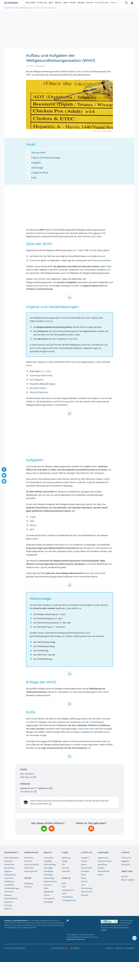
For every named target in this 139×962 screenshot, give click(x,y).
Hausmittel (8, 878)
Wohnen (84, 895)
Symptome (8, 902)
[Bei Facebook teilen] (4, 469)
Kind (64, 887)
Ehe (63, 864)
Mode (46, 888)
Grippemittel (83, 728)
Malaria (33, 525)
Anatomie (8, 861)
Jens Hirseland (27, 773)
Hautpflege (48, 874)
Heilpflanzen (9, 881)
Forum (114, 3)
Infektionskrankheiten (101, 260)
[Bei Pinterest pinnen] (4, 481)
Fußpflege (48, 861)
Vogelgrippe (75, 722)
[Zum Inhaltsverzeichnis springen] (69, 297)
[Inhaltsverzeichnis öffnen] (134, 938)
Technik (84, 881)
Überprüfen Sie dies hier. (76, 939)
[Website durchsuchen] (126, 2)
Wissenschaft (86, 891)
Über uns (127, 871)
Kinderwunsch (68, 890)
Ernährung (42, 3)
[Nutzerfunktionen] (132, 2)
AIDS (32, 529)
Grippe (33, 517)
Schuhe (47, 895)
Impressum (109, 948)
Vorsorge (8, 905)
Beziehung (66, 858)
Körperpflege (49, 878)
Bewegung (28, 883)
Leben (64, 893)
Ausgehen (85, 858)
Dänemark (47, 375)
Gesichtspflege (50, 864)
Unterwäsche (49, 898)
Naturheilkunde (10, 898)
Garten (84, 864)
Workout (28, 887)
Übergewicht (89, 548)
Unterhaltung (86, 888)
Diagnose (8, 871)
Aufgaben (36, 162)
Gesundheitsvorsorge (24, 8)
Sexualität (66, 871)
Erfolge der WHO (39, 172)
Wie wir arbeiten (128, 880)
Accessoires (48, 858)
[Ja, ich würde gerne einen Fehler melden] (91, 828)
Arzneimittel (9, 864)
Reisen (83, 878)
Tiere (83, 885)
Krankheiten (35, 260)
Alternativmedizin (11, 858)
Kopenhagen (35, 375)
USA (48, 371)
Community (126, 858)
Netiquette (125, 864)
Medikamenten (33, 567)
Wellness (8, 908)
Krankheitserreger (11, 888)
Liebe (65, 3)
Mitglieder (125, 861)
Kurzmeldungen (102, 3)
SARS (32, 521)
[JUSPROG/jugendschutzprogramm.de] (109, 921)
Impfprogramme (61, 544)
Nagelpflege (48, 891)
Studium (101, 868)
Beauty (58, 3)
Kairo (32, 379)
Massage (8, 895)
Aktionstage (37, 167)
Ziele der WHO (38, 152)
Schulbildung (67, 897)
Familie (72, 3)
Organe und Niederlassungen (46, 157)
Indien (43, 388)
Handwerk (85, 871)
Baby (64, 883)
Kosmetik (47, 885)
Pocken (99, 692)
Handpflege (48, 871)
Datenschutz (119, 948)
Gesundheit (30, 3)
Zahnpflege (48, 902)
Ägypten (39, 379)
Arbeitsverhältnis (105, 861)
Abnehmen (28, 858)
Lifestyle (81, 3)
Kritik (33, 177)
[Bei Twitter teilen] (4, 475)
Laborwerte (9, 891)
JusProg (103, 930)
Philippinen (42, 392)
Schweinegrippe (96, 722)
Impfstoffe (98, 728)
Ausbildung (102, 864)
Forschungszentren (66, 401)
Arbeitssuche (103, 858)
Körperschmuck (50, 881)
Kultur (83, 874)
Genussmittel (86, 868)
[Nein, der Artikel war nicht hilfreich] (52, 828)
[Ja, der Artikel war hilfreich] (44, 828)
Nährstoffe (28, 868)
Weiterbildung (103, 871)
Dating (64, 861)
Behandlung (9, 868)
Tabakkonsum (105, 548)
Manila (33, 392)
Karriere (89, 3)
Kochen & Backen (31, 864)
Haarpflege (48, 868)
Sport (51, 3)
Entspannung (9, 874)
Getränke (28, 861)
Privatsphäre (130, 948)
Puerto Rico (43, 285)
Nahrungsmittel (30, 871)
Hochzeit (65, 868)
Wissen (100, 874)
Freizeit (84, 861)
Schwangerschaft (69, 900)
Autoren (124, 876)
